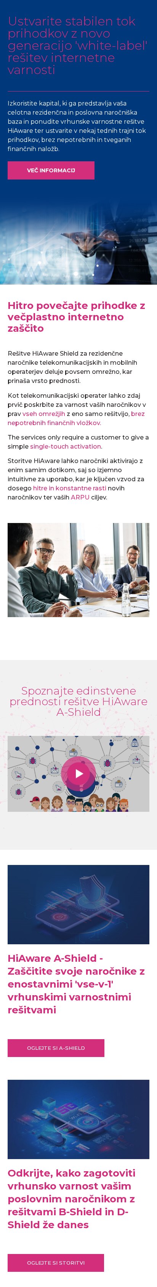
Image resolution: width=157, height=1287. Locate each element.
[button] (51, 170)
